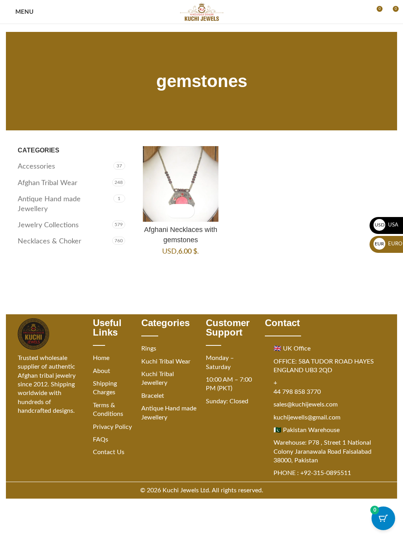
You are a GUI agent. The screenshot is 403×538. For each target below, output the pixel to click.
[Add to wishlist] (187, 211)
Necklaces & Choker (49, 241)
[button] (174, 211)
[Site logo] (201, 11)
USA (387, 225)
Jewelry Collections (48, 225)
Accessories (36, 166)
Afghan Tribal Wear (48, 183)
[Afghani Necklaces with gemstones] (180, 184)
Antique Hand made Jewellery (49, 204)
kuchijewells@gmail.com (307, 417)
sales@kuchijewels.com (306, 404)
